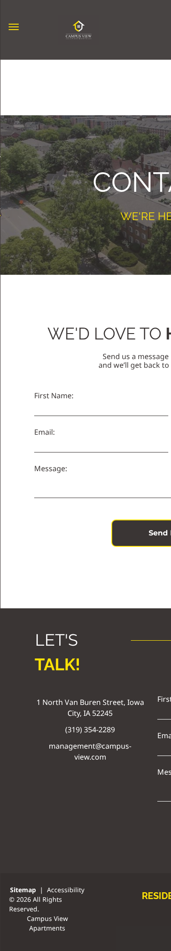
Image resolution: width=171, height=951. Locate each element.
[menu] (14, 27)
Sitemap (23, 889)
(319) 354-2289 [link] (90, 730)
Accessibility (65, 889)
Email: (44, 432)
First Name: (53, 396)
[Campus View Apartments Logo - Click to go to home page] (78, 20)
